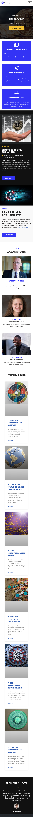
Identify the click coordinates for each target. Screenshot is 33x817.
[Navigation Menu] (30, 2)
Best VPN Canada (23, 227)
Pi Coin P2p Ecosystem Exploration (14, 619)
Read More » (11, 440)
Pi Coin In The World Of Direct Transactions (16, 487)
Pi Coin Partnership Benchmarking (15, 685)
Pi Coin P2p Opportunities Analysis (15, 749)
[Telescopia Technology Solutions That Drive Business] (6, 3)
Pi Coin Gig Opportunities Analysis (15, 422)
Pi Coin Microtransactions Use (16, 553)
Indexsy (4, 171)
